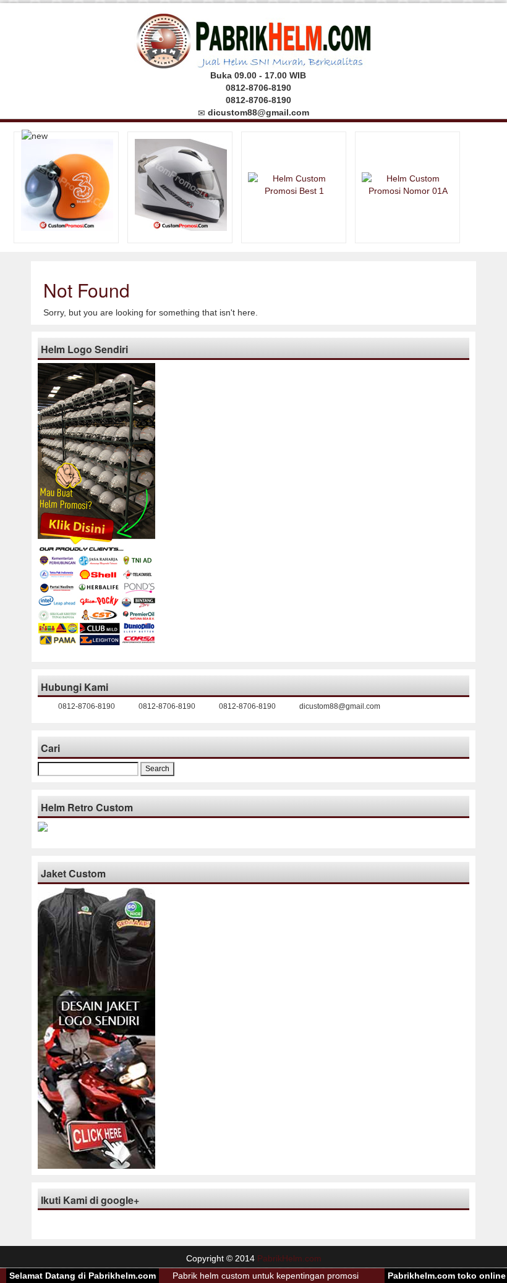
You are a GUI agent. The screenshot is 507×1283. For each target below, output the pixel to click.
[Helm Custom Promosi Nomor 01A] (408, 184)
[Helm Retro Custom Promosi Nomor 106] (67, 184)
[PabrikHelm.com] (253, 37)
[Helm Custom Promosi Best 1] (294, 184)
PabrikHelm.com (289, 1258)
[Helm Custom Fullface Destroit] (181, 184)
